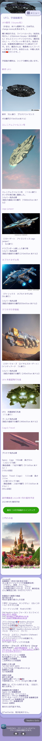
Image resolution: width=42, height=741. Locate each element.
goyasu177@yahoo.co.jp (17, 616)
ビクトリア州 (18, 649)
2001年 (18, 647)
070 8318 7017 (9, 640)
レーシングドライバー (11, 651)
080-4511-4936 (9, 614)
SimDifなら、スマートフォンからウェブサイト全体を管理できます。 (21, 729)
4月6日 (24, 647)
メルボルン (29, 649)
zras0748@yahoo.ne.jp (16, 618)
